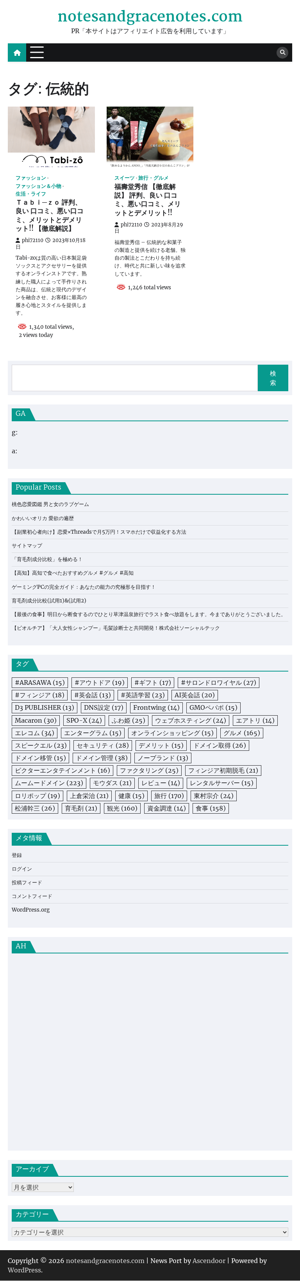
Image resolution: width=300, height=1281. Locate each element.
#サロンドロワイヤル (218, 682)
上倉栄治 (89, 796)
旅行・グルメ (153, 178)
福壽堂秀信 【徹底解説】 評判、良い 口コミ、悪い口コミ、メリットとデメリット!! (147, 200)
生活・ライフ (31, 194)
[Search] (282, 53)
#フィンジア (39, 695)
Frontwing (156, 707)
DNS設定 (103, 707)
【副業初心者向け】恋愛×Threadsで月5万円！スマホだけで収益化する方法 (99, 532)
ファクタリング (149, 770)
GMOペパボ (213, 707)
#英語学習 (143, 695)
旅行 (169, 796)
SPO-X (84, 720)
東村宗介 (214, 796)
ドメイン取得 (219, 745)
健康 (131, 796)
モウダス (112, 783)
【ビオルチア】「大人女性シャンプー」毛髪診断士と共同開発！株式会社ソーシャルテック (116, 628)
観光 (122, 808)
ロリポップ (37, 796)
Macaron (36, 720)
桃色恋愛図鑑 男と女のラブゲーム (50, 504)
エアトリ (255, 720)
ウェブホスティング (190, 720)
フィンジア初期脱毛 (223, 770)
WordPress (24, 1270)
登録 (17, 855)
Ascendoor (209, 1261)
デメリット (161, 745)
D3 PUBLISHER (44, 707)
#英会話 (92, 695)
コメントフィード (32, 896)
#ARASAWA (40, 682)
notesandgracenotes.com (150, 17)
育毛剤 (81, 808)
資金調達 (166, 808)
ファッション (31, 178)
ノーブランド (163, 758)
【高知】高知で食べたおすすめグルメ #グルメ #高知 (73, 573)
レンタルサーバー (222, 783)
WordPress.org (31, 910)
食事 (211, 808)
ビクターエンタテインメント (62, 770)
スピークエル (41, 745)
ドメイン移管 (40, 758)
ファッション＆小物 (38, 186)
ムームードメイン (49, 783)
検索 (273, 378)
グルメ (241, 733)
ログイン (22, 869)
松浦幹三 (35, 808)
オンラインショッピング (172, 733)
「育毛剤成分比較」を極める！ (47, 559)
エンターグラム (92, 733)
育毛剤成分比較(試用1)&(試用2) (49, 600)
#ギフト (152, 682)
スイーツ (124, 178)
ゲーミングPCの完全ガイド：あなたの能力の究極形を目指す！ (84, 587)
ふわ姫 (128, 720)
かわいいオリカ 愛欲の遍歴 (43, 518)
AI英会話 (195, 695)
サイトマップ (27, 545)
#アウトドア (100, 682)
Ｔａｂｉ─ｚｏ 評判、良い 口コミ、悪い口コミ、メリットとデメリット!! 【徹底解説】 (50, 216)
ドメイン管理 (102, 758)
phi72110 (32, 240)
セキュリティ (103, 745)
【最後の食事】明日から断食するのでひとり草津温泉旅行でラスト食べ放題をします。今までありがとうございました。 (149, 614)
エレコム (34, 733)
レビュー (160, 783)
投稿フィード (27, 882)
